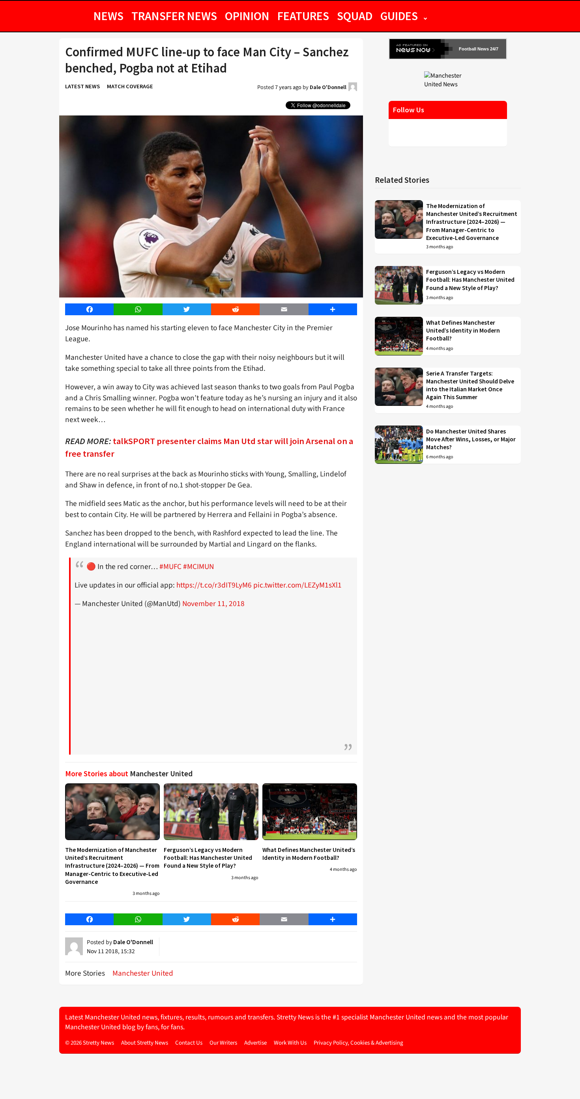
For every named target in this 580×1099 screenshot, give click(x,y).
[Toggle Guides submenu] (425, 16)
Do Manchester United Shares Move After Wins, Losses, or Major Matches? (471, 439)
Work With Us (290, 1043)
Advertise (255, 1043)
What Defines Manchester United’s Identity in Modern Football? (308, 853)
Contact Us (188, 1043)
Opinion (247, 15)
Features (303, 15)
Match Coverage (130, 86)
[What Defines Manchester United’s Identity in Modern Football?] (309, 811)
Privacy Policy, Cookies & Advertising (358, 1043)
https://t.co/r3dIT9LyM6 (214, 585)
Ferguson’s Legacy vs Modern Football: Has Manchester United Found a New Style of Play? (208, 858)
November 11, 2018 (213, 603)
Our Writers (223, 1043)
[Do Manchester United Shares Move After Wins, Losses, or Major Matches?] (399, 445)
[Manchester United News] (447, 79)
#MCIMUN (198, 566)
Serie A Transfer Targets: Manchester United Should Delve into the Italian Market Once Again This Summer (470, 385)
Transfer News (174, 15)
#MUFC (170, 566)
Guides (399, 15)
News (108, 15)
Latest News (82, 86)
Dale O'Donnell (328, 87)
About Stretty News (144, 1043)
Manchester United (142, 973)
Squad (354, 15)
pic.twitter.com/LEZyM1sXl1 (297, 585)
